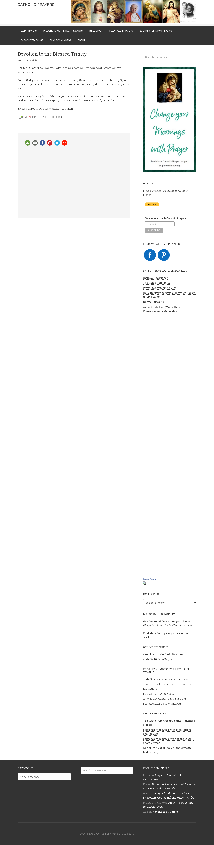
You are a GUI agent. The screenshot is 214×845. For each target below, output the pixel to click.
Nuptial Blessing (153, 302)
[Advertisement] (74, 182)
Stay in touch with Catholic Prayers (165, 218)
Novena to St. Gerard (165, 811)
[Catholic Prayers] (144, 583)
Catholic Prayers (36, 5)
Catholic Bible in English (158, 659)
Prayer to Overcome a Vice (159, 287)
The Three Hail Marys (156, 282)
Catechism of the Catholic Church (164, 654)
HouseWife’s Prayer (155, 277)
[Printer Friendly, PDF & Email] (28, 117)
